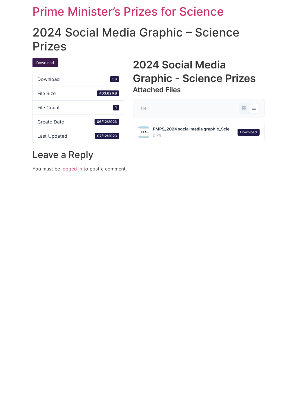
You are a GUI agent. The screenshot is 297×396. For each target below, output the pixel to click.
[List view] (254, 108)
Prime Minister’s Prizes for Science (128, 11)
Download (45, 62)
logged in (71, 169)
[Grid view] (244, 108)
